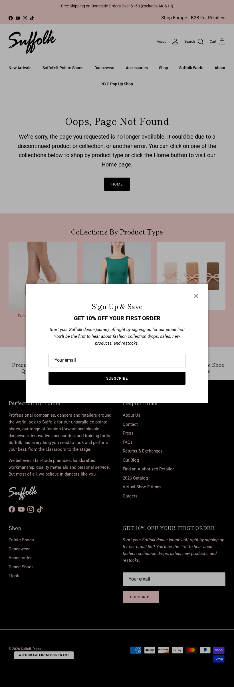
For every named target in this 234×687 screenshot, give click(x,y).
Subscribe (117, 378)
